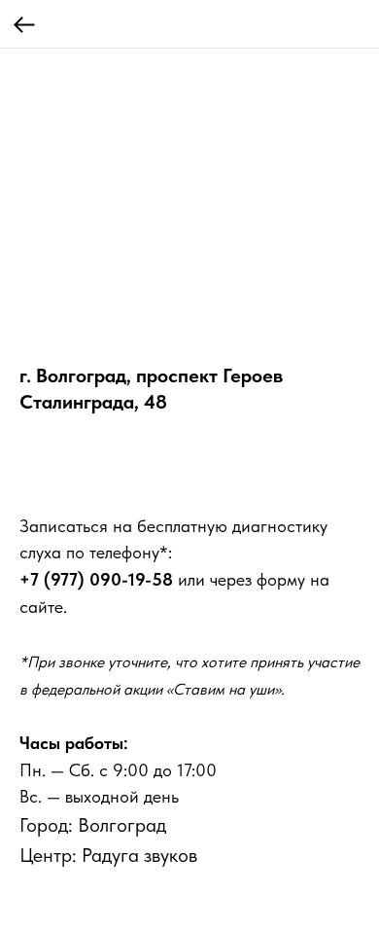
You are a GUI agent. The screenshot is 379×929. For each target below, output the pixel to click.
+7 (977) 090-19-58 (96, 579)
